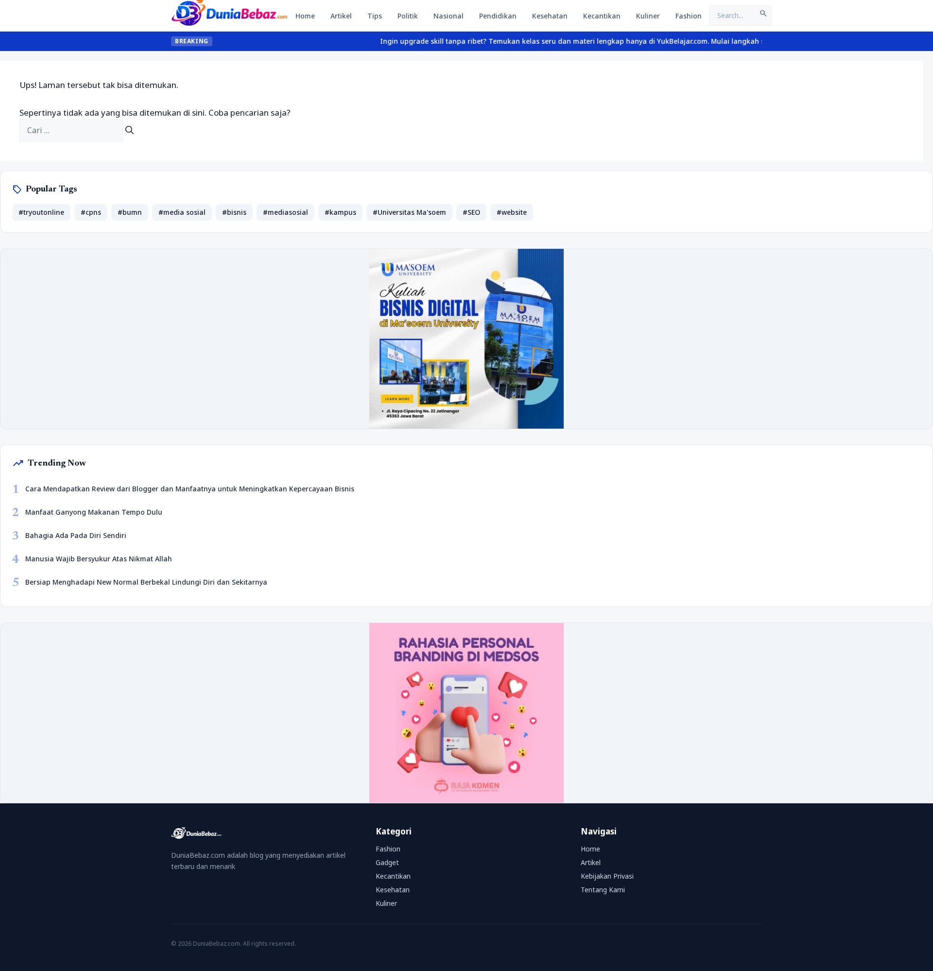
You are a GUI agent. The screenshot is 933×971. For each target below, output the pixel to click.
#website (512, 212)
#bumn (130, 212)
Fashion (688, 15)
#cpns (91, 212)
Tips (374, 15)
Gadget (387, 862)
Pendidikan (498, 15)
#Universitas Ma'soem (409, 212)
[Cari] (129, 130)
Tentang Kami (603, 889)
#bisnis (234, 212)
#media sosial (182, 212)
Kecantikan (602, 15)
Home (305, 15)
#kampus (340, 212)
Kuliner (648, 15)
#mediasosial (285, 212)
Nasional (448, 15)
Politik (407, 15)
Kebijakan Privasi (607, 876)
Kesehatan (550, 15)
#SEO (471, 212)
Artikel (341, 15)
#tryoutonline (41, 212)
